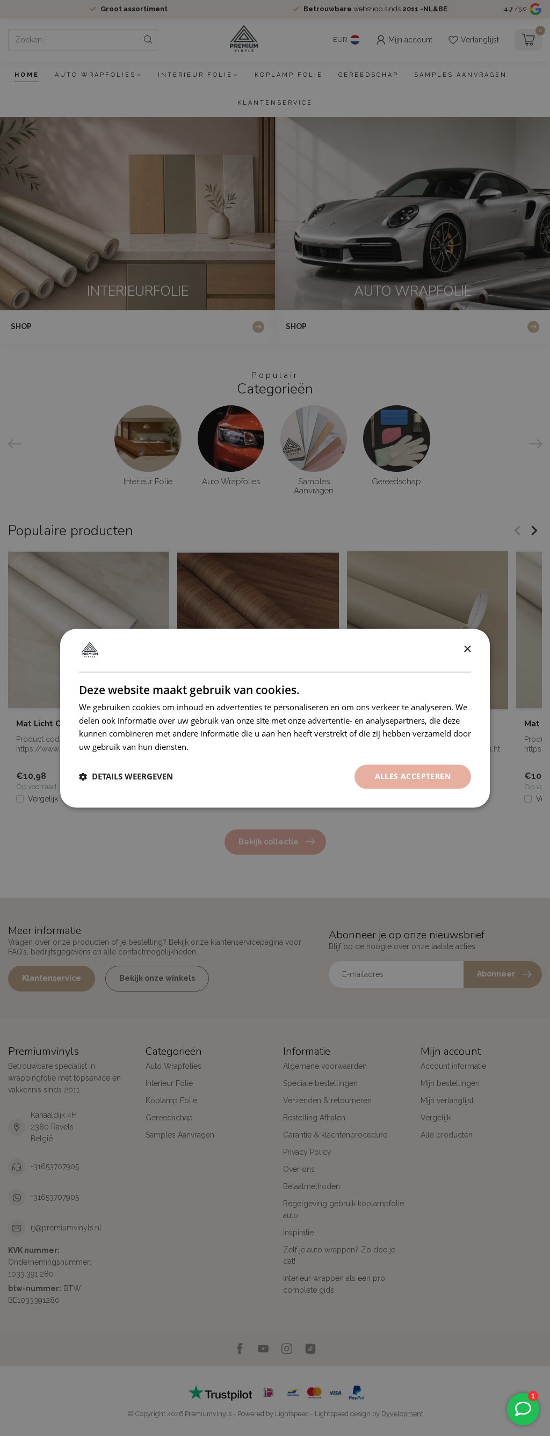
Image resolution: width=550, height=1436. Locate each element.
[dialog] (275, 718)
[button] (126, 777)
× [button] (467, 649)
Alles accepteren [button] (413, 776)
